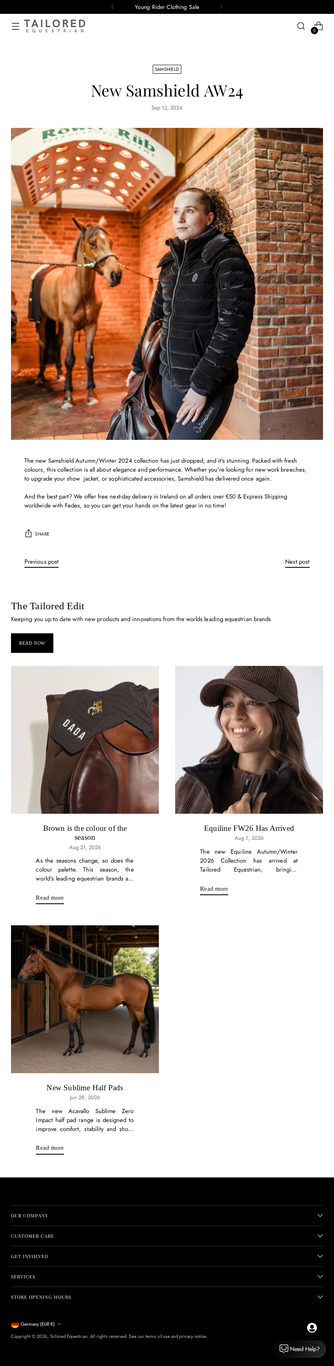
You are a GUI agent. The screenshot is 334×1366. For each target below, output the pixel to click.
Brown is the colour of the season (85, 832)
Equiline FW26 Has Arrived (249, 828)
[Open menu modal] (15, 26)
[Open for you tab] (312, 1327)
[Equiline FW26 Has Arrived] (249, 740)
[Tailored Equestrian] (54, 26)
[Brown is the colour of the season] (85, 740)
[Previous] (113, 7)
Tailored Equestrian (68, 1336)
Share (42, 534)
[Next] (221, 7)
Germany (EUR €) (38, 1324)
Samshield (167, 69)
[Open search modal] (301, 26)
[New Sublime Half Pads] (85, 999)
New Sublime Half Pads (84, 1087)
